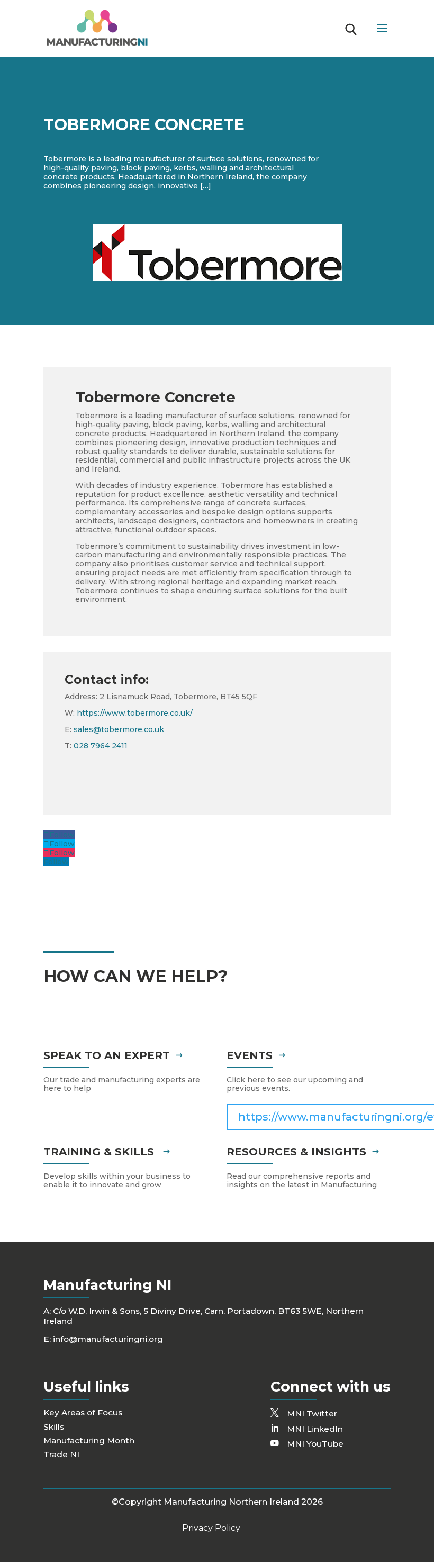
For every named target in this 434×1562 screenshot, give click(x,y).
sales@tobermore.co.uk (119, 729)
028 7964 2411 (101, 746)
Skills (53, 1427)
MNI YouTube (315, 1444)
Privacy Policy (211, 1528)
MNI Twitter (312, 1413)
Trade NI (61, 1454)
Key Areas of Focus (82, 1412)
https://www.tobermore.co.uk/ (135, 713)
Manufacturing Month (88, 1440)
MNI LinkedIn (315, 1429)
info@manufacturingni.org (108, 1339)
